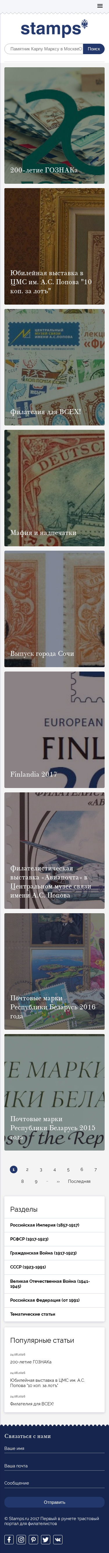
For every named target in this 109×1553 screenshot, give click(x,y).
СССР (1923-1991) (28, 1267)
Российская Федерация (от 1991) (45, 1300)
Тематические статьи (32, 1314)
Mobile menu (100, 6)
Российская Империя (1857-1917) (44, 1225)
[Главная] (54, 29)
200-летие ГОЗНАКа (30, 1359)
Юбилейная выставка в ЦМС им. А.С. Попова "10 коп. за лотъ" (47, 1379)
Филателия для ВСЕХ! (32, 1401)
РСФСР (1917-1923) (29, 1239)
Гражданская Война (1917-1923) (43, 1253)
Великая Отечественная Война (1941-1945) (50, 1284)
